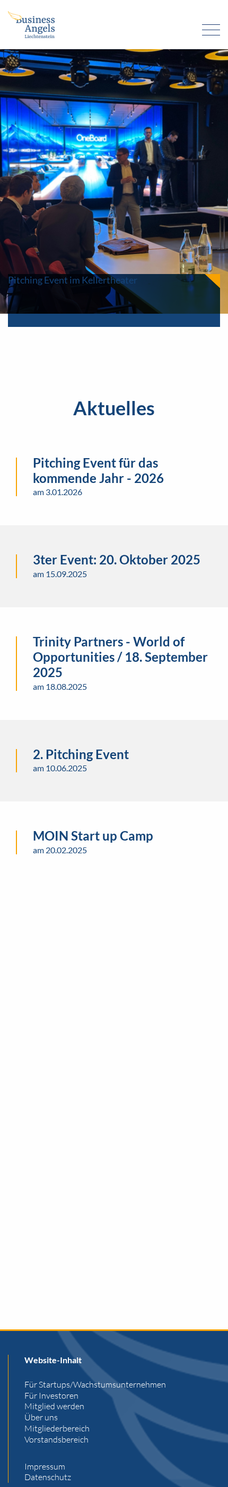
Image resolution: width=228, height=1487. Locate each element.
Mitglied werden (54, 1406)
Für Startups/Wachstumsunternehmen (95, 1384)
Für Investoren (51, 1395)
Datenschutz (47, 1477)
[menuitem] (122, 1384)
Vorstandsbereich (56, 1439)
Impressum (44, 1466)
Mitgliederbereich (57, 1428)
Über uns (41, 1417)
